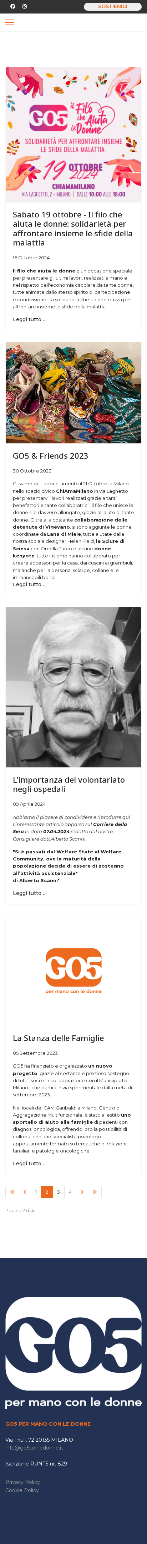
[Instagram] (24, 6)
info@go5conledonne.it (34, 1448)
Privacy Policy (22, 1482)
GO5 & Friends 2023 (50, 455)
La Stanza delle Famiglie (58, 1037)
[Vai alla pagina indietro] (25, 1192)
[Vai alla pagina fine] (95, 1192)
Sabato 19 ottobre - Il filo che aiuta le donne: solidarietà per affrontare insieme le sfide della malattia (73, 228)
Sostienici (112, 6)
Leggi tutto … (30, 319)
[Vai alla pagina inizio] (12, 1192)
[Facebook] (12, 6)
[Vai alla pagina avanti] (82, 1192)
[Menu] (9, 22)
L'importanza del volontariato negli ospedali (69, 784)
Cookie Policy (22, 1490)
